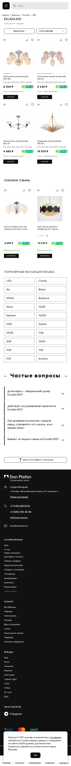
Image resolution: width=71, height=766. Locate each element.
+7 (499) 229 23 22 (20, 506)
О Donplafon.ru (13, 539)
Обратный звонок (19, 517)
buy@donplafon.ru (19, 525)
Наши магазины (19, 496)
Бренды (8, 652)
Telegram (15, 714)
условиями (55, 737)
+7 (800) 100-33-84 (21, 511)
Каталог (8, 601)
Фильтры (19, 31)
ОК (35, 755)
